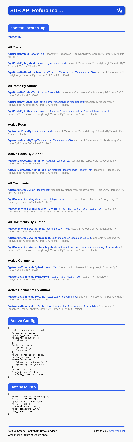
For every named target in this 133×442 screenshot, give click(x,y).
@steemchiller (117, 431)
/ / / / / (61, 113)
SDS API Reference (33, 10)
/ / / (58, 278)
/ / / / (66, 74)
